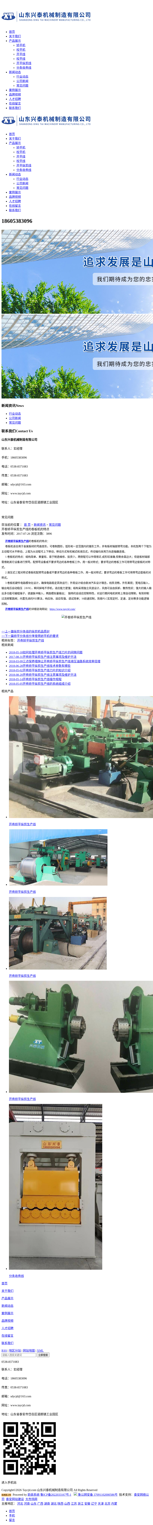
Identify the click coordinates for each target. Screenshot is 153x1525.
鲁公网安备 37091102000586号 (97, 1494)
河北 (20, 1503)
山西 (67, 1503)
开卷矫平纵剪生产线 (17, 541)
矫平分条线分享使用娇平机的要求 (30, 636)
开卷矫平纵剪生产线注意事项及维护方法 (42, 656)
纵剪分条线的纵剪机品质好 (25, 631)
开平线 (20, 54)
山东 (34, 1503)
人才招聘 (15, 99)
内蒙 (114, 1503)
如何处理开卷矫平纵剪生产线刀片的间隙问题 (45, 652)
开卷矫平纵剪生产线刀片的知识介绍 (40, 670)
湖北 (54, 1503)
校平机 (20, 49)
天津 (101, 1503)
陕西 (60, 1503)
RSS (4, 1350)
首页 (12, 31)
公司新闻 (22, 81)
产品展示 (15, 40)
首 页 (27, 524)
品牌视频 (15, 94)
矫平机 (20, 45)
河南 (27, 1503)
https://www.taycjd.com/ (62, 609)
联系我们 (15, 108)
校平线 (20, 58)
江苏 (74, 1503)
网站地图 (29, 1350)
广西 (40, 1503)
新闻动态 (15, 72)
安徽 (87, 1503)
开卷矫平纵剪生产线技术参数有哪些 (40, 665)
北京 (107, 1503)
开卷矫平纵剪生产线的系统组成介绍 (40, 683)
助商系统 (34, 1494)
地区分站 (15, 1350)
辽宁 (94, 1503)
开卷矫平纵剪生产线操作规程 (35, 679)
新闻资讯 (40, 524)
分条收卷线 (23, 67)
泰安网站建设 (15, 1499)
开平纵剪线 (23, 63)
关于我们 (15, 36)
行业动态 (22, 76)
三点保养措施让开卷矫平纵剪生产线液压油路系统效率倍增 (54, 661)
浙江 (81, 1503)
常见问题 (22, 85)
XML (40, 1350)
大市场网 (31, 1499)
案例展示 (15, 90)
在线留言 (15, 103)
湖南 (47, 1503)
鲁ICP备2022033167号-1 (55, 1494)
